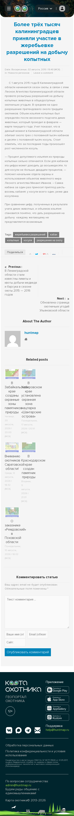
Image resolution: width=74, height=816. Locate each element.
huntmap (31, 333)
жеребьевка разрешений (30, 234)
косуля (28, 240)
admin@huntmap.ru (18, 785)
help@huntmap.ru (57, 730)
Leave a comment (43, 72)
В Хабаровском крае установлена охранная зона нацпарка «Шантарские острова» (31, 399)
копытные (13, 240)
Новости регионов (18, 72)
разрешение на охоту (49, 240)
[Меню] (9, 9)
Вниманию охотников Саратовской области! (14, 462)
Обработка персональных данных (30, 745)
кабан (53, 234)
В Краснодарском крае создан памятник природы (33, 466)
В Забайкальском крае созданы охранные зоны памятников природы (16, 397)
